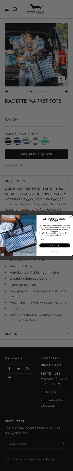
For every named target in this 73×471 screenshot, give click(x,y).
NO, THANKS (54, 251)
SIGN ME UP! (54, 245)
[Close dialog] (71, 217)
